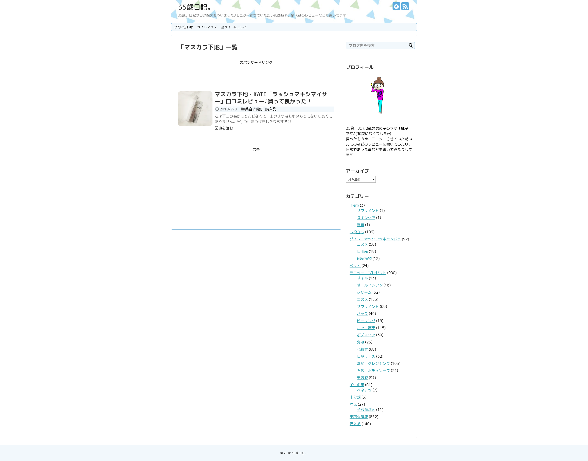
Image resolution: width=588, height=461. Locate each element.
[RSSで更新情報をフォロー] (405, 6)
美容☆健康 (254, 109)
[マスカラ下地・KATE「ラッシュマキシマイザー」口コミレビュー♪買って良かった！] (195, 108)
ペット (355, 265)
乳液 (360, 342)
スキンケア (366, 217)
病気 (353, 404)
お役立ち (357, 231)
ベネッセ (364, 390)
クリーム (364, 292)
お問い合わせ (183, 27)
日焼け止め (366, 356)
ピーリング (366, 320)
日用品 (362, 251)
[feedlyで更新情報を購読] (396, 6)
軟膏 (360, 224)
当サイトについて (234, 27)
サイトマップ (207, 27)
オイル (362, 278)
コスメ (362, 244)
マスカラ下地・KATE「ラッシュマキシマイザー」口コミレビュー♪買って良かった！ (271, 97)
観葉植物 (364, 258)
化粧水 (362, 349)
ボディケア (366, 334)
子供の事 (357, 384)
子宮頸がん (366, 409)
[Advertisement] (256, 75)
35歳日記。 (196, 7)
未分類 (355, 397)
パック (362, 313)
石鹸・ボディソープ (373, 370)
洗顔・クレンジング (373, 363)
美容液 (362, 377)
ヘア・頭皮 (366, 327)
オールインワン (370, 285)
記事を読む (224, 128)
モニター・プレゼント (368, 272)
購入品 (270, 109)
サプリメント (368, 210)
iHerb (354, 205)
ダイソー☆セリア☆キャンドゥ (375, 239)
